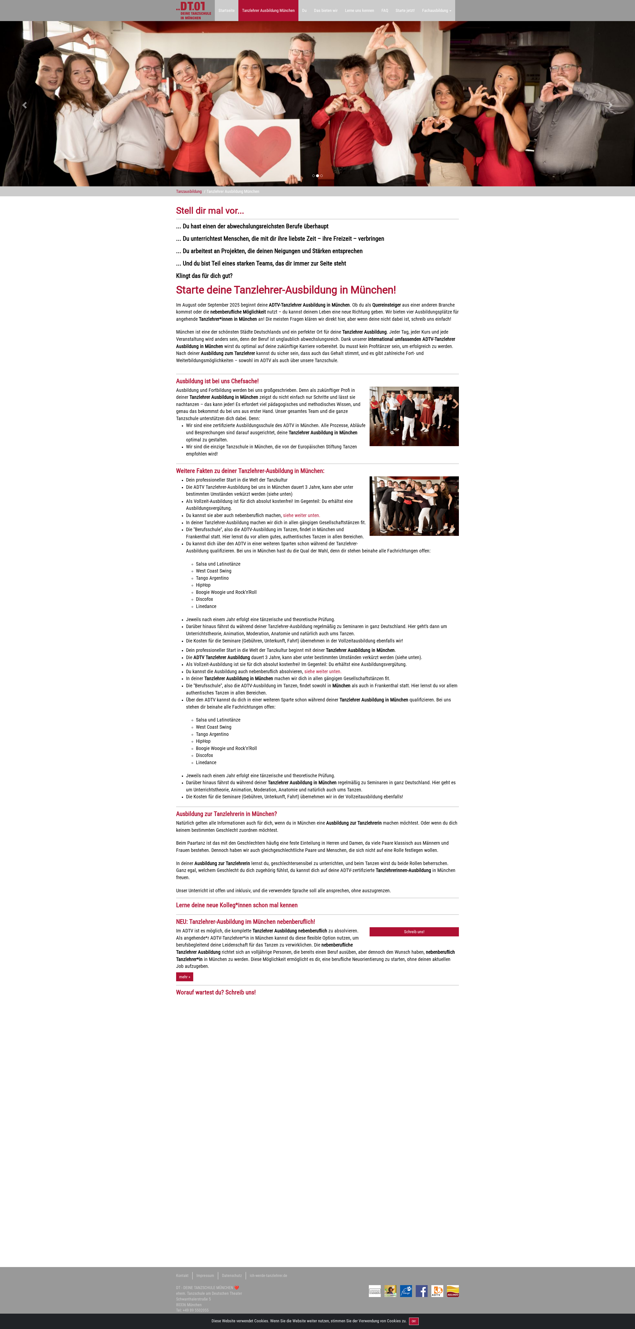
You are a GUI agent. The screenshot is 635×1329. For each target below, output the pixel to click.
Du (304, 10)
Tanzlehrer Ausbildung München (268, 10)
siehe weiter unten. (301, 515)
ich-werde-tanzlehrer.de (268, 1275)
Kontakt (182, 1275)
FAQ (384, 10)
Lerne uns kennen (359, 10)
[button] (47, 103)
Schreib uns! (414, 931)
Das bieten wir (326, 10)
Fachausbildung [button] (435, 10)
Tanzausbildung (189, 191)
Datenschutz (232, 1275)
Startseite (227, 10)
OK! (414, 1321)
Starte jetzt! (405, 10)
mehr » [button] (184, 976)
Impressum (205, 1275)
